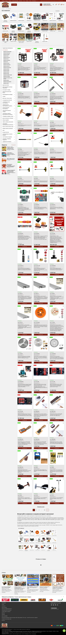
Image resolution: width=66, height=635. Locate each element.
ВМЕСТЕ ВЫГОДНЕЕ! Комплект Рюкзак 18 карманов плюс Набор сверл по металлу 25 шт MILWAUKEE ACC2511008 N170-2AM (24, 414)
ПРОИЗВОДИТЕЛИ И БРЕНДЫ (7, 94)
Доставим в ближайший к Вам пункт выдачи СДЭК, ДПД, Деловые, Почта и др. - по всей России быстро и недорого (20, 617)
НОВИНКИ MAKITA (6, 66)
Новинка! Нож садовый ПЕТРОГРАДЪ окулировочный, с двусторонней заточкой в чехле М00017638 (56, 414)
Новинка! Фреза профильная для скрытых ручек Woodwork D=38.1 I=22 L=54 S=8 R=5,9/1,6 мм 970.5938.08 (56, 269)
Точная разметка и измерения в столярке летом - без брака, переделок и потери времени (57, 587)
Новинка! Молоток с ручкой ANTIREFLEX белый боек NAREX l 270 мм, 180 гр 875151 (56, 498)
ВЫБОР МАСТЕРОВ (6, 85)
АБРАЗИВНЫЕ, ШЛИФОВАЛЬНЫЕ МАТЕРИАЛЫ (8, 124)
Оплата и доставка (15, 0)
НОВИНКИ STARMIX (6, 76)
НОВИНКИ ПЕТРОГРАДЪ (7, 51)
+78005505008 (54, 608)
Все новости (14, 144)
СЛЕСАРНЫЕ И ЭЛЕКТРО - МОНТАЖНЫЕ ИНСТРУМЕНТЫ (7, 114)
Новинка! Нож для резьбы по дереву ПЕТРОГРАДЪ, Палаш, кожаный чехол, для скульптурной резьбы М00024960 (56, 442)
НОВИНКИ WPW (6, 83)
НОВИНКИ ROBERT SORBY (7, 74)
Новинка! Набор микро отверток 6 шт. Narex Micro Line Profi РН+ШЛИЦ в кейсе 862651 (40, 470)
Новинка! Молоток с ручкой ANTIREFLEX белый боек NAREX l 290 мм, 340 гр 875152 (40, 498)
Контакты (20, 0)
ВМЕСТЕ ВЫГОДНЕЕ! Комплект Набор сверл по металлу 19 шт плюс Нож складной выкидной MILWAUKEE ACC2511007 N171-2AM (56, 385)
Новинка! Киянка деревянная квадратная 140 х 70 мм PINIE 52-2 (41, 125)
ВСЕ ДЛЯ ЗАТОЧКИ (6, 132)
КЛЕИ (3, 130)
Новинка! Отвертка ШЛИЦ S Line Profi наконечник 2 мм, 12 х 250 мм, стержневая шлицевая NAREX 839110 (40, 153)
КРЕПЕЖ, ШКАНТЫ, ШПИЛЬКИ (8, 128)
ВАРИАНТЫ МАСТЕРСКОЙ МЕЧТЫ (7, 92)
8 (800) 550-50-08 (46, 4)
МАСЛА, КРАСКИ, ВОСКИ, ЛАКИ (8, 126)
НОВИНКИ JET (5, 61)
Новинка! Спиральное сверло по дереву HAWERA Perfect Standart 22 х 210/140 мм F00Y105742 (40, 97)
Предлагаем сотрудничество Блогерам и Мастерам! (44, 587)
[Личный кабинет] (53, 4)
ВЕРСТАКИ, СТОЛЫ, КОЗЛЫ (7, 98)
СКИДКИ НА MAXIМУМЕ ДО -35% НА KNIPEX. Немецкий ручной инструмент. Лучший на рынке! (11, 172)
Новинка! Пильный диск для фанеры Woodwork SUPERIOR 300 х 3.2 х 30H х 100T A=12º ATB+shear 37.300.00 (24, 357)
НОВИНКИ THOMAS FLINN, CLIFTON (7, 78)
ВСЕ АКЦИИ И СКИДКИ (6, 89)
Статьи (30, 0)
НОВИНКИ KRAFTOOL (6, 64)
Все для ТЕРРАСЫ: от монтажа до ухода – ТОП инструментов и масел (32, 587)
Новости (10, 0)
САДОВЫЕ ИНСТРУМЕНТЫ (7, 141)
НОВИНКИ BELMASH (6, 53)
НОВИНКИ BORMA (6, 54)
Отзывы (27, 0)
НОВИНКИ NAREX (6, 70)
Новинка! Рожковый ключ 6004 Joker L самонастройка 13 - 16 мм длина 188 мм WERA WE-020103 (56, 208)
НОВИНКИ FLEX (5, 58)
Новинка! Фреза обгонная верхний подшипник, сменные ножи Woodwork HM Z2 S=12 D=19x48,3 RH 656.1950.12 (24, 269)
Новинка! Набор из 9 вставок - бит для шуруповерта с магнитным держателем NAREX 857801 (56, 126)
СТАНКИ (4, 96)
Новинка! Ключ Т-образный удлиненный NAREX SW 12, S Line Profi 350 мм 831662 (57, 181)
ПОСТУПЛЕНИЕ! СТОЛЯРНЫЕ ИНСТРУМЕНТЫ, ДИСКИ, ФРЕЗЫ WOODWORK (11, 165)
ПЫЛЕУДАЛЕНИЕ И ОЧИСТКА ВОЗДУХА (7, 135)
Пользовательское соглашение (6, 610)
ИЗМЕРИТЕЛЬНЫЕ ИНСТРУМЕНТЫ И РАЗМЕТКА (7, 105)
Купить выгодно (4, 607)
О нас (24, 0)
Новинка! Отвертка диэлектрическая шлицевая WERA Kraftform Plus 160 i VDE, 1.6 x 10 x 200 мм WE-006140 (40, 208)
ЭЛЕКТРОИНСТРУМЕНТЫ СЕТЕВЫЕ (7, 111)
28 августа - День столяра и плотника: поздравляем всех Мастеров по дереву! (10, 148)
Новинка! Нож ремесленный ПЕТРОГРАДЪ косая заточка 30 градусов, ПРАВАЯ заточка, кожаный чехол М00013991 (24, 471)
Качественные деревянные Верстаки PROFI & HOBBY (6, 587)
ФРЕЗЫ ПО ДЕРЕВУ (6, 120)
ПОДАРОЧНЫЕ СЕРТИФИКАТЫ (8, 48)
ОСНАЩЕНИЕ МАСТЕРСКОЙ (7, 100)
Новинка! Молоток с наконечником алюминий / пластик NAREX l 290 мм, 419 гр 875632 (24, 498)
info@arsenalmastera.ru (47, 5)
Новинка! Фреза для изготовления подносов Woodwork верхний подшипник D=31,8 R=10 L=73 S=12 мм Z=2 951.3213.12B (40, 269)
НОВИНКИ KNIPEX (6, 63)
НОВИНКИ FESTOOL (6, 57)
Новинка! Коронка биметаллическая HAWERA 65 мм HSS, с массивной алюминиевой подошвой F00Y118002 (24, 97)
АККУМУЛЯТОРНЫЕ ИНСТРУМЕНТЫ (6, 108)
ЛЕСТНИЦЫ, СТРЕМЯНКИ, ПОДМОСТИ (7, 139)
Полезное (3, 614)
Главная (3, 0)
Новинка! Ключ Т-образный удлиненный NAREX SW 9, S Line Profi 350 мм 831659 (24, 181)
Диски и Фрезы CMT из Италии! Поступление (11, 159)
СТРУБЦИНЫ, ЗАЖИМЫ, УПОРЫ (8, 116)
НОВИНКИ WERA (6, 80)
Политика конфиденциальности (7, 608)
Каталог (6, 0)
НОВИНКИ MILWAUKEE (7, 67)
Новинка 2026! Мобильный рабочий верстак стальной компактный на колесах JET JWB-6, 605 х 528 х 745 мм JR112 (40, 68)
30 (44, 510)
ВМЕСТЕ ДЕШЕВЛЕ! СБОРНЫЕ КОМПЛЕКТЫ (7, 87)
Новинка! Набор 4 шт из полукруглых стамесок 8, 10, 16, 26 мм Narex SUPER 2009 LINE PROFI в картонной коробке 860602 (56, 471)
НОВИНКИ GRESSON (6, 60)
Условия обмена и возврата (6, 611)
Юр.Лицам (34, 0)
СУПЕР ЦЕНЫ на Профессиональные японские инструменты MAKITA (11, 154)
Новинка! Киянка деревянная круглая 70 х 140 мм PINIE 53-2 (24, 125)
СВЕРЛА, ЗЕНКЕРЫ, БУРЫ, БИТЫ (8, 121)
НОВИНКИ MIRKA (6, 69)
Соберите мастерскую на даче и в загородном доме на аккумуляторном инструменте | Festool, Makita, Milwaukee (20, 588)
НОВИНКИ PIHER (6, 73)
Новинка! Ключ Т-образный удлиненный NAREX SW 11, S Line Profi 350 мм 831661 (41, 181)
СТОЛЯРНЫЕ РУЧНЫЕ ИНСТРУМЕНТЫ (6, 102)
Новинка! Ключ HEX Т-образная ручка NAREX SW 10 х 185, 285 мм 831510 (56, 152)
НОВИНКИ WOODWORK (7, 81)
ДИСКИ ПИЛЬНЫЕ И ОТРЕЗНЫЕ (8, 118)
